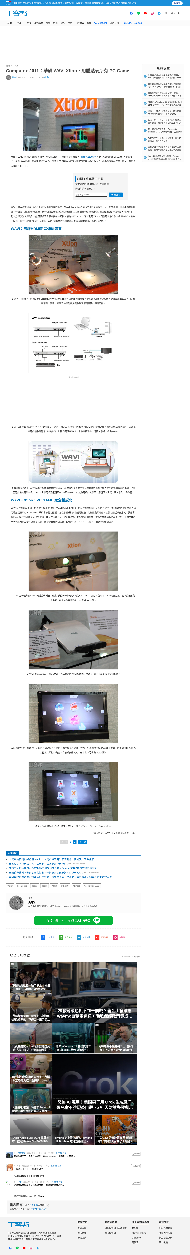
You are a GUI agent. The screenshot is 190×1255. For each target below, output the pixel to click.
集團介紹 (81, 1228)
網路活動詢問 (165, 1238)
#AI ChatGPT (100, 23)
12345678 (21, 1153)
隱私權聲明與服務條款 (116, 1228)
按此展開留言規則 (39, 1209)
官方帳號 (68, 937)
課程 (89, 23)
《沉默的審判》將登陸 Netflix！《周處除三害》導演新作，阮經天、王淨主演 (51, 859)
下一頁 (82, 842)
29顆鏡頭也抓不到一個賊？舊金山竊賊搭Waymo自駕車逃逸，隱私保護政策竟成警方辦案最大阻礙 (94, 1013)
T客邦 (135, 1228)
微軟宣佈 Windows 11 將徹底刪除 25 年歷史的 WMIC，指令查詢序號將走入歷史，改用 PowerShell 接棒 (165, 104)
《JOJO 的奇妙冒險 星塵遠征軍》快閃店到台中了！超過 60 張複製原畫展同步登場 (116, 1139)
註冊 (180, 13)
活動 (70, 23)
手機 (29, 23)
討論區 (80, 23)
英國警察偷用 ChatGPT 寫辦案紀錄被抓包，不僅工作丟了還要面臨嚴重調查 (31, 1017)
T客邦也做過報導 (88, 157)
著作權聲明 (110, 1233)
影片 (63, 23)
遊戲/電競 (38, 23)
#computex (22, 886)
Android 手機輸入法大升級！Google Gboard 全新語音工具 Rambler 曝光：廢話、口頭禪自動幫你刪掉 (164, 159)
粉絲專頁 (50, 937)
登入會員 (33, 1205)
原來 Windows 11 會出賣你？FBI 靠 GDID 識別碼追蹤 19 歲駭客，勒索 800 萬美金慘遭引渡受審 (73, 1048)
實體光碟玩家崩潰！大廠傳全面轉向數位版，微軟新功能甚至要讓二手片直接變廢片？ (164, 150)
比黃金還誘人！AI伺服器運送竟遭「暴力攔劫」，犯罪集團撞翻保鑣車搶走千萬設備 (31, 1048)
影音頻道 (105, 937)
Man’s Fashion (139, 1233)
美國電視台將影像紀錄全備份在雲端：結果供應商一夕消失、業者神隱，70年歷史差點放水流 (60, 877)
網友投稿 (163, 1242)
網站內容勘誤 (165, 1228)
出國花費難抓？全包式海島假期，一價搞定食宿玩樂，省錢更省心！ (46, 872)
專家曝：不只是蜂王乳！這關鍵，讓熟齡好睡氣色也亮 (39, 863)
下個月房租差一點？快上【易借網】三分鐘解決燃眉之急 (31, 987)
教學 (55, 23)
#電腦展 (65, 886)
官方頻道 (87, 937)
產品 (19, 23)
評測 (48, 23)
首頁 (8, 66)
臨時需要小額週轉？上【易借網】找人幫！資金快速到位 (115, 1048)
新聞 (9, 23)
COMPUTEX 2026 (133, 23)
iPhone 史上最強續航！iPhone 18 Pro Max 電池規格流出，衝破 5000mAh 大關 (73, 1139)
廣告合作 (81, 1233)
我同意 (177, 3)
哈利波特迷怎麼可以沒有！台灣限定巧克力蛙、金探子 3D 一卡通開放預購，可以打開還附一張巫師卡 (31, 1078)
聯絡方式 (81, 1238)
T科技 (15, 66)
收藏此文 (48, 77)
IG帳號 (122, 937)
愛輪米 (15, 77)
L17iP (19, 1182)
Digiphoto (136, 1238)
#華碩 (44, 886)
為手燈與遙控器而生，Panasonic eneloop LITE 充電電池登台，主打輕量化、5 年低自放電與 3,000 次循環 (165, 132)
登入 (173, 13)
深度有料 (114, 23)
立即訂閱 (115, 195)
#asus (34, 886)
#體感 (54, 886)
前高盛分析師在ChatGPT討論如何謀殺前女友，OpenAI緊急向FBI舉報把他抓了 (53, 868)
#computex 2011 (91, 886)
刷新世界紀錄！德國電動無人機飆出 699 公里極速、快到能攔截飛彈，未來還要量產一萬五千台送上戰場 (164, 77)
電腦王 (135, 1242)
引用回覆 (59, 1153)
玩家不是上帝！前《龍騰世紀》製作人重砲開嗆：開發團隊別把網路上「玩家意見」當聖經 (164, 122)
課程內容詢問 (165, 1233)
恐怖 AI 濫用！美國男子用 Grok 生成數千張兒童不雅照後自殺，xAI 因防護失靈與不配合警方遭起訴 (94, 1105)
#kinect (76, 886)
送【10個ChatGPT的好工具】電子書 (68, 920)
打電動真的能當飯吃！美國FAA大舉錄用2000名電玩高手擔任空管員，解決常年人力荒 (165, 86)
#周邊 (10, 886)
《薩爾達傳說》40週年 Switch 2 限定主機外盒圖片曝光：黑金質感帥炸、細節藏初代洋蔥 (31, 1109)
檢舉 (64, 1153)
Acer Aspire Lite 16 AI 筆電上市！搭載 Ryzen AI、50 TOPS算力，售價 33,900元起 (31, 1139)
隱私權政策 (130, 3)
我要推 (136, 1154)
